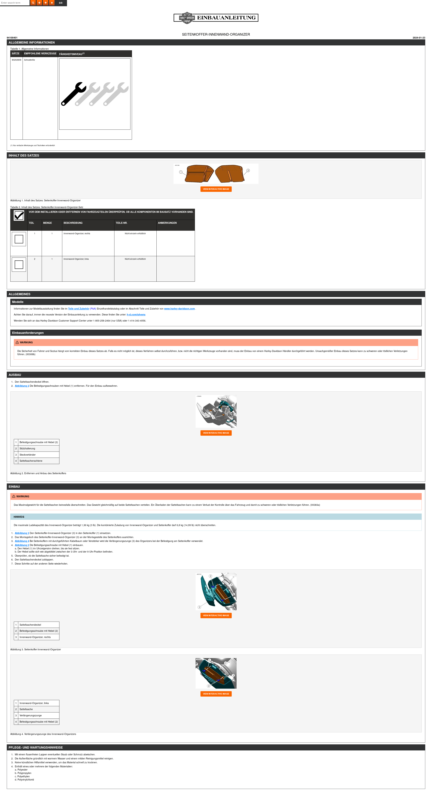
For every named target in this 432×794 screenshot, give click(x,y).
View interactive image (216, 189)
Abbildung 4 (22, 541)
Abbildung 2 (22, 385)
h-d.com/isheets (136, 314)
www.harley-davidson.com (179, 308)
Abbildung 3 (22, 533)
